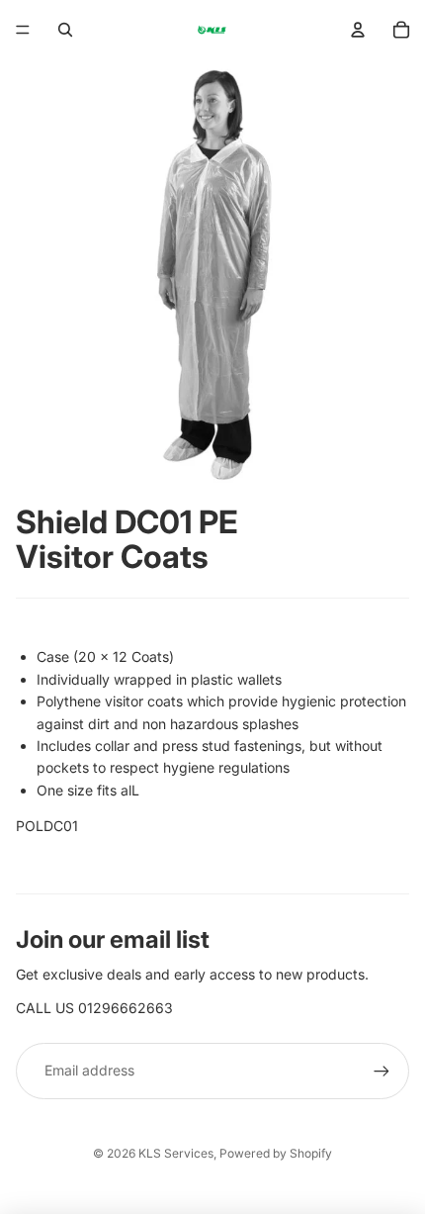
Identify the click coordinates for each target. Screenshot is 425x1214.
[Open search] (65, 29)
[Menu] (22, 29)
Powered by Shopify (275, 1153)
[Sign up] (381, 1070)
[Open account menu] (358, 29)
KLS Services (175, 1153)
